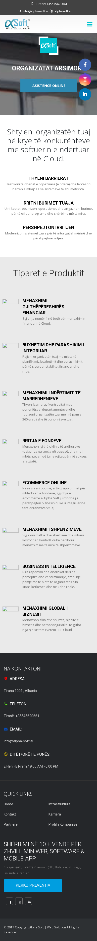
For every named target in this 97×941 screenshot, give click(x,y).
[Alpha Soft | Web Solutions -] (17, 24)
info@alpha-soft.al (35, 11)
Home (8, 804)
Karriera (54, 814)
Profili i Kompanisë (62, 824)
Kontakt (10, 814)
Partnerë (11, 824)
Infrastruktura (59, 804)
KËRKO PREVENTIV (33, 885)
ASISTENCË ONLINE (48, 85)
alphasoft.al (63, 11)
